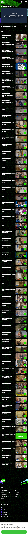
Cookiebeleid (4, 494)
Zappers (17, 494)
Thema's (17, 492)
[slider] (14, 21)
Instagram (5, 509)
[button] (22, 10)
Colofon (2, 498)
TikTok (4, 507)
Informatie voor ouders (6, 492)
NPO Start (5, 516)
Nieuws (16, 490)
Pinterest (5, 514)
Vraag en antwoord (5, 490)
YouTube (5, 512)
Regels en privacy (5, 496)
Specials (17, 496)
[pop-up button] (20, 10)
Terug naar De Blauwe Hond (10, 6)
